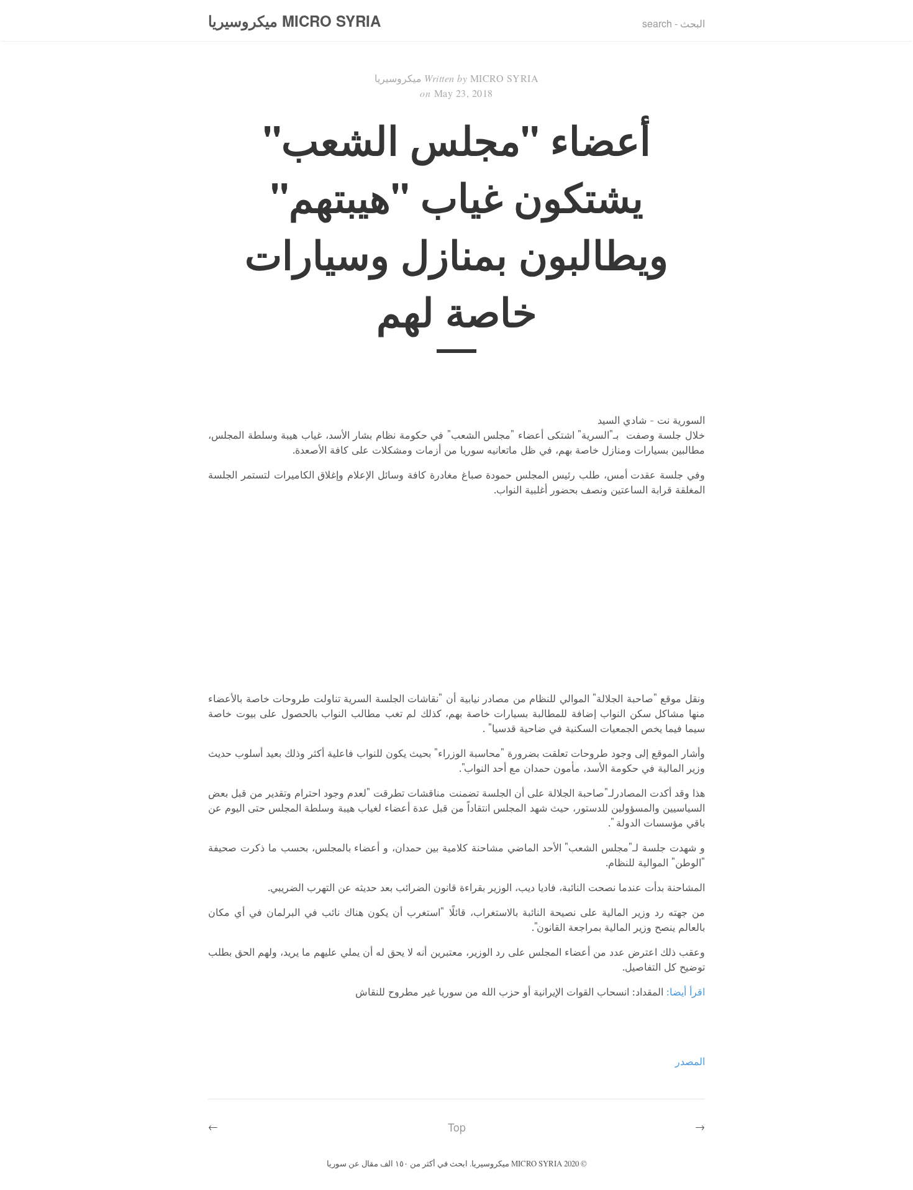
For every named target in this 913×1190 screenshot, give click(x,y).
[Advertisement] (456, 594)
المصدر (690, 1061)
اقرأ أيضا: (685, 992)
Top (457, 1127)
